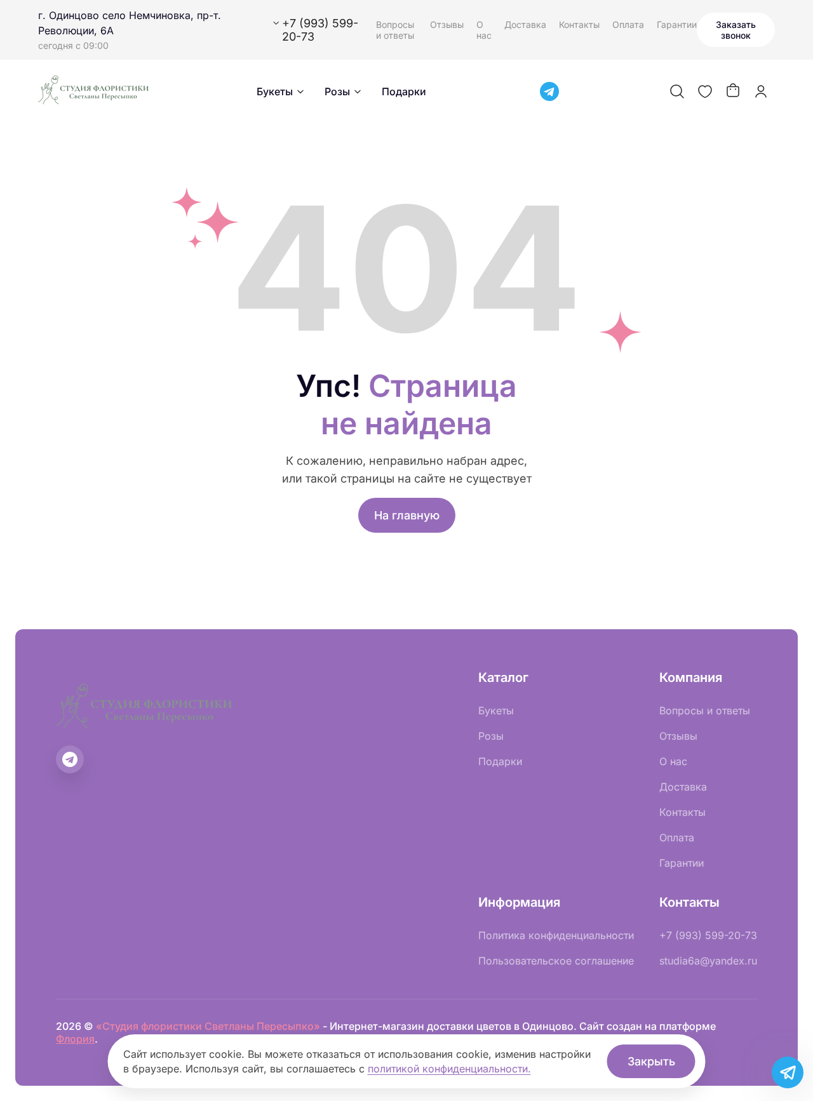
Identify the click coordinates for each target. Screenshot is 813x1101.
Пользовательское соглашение (556, 960)
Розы (337, 91)
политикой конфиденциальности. (449, 1068)
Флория (75, 1038)
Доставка (525, 24)
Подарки (404, 91)
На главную (407, 515)
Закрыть (651, 1061)
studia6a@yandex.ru (708, 960)
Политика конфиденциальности (556, 935)
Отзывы (447, 24)
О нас (484, 30)
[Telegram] (549, 91)
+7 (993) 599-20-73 (708, 935)
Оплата (628, 24)
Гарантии (677, 24)
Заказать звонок (736, 30)
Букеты (275, 91)
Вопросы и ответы (395, 30)
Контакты (579, 24)
